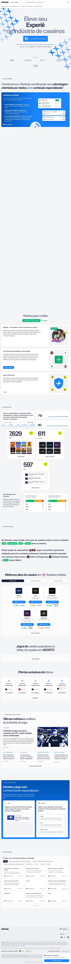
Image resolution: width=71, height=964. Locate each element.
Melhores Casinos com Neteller (55, 868)
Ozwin (27, 881)
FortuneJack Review (53, 605)
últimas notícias (24, 46)
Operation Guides (18, 815)
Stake (49, 893)
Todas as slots (21, 456)
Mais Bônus (35, 698)
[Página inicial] (5, 2)
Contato (16, 2)
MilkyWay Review (28, 627)
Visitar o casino (18, 602)
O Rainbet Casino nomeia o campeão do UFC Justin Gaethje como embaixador (17, 733)
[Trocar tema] (68, 2)
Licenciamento (23, 752)
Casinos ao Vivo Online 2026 (11, 881)
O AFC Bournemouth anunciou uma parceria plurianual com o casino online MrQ (43, 757)
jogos (31, 44)
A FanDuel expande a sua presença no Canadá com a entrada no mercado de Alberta (61, 757)
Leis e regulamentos (8, 752)
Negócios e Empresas (59, 752)
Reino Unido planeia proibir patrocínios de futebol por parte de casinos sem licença (8, 757)
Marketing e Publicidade (43, 752)
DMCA (29, 951)
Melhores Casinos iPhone (32, 868)
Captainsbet (7, 893)
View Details (9, 692)
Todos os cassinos (49, 456)
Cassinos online (20, 44)
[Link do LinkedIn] (68, 937)
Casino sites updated (52, 426)
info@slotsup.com (32, 948)
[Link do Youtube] (61, 937)
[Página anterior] (33, 905)
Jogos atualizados (53, 416)
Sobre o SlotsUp (8, 367)
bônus (28, 44)
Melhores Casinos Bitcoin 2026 (33, 893)
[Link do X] (65, 937)
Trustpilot (65, 951)
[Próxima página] (37, 905)
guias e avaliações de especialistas (44, 44)
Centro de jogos (35, 658)
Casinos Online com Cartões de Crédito (11, 869)
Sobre (12, 2)
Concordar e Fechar (56, 960)
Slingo (41, 816)
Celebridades (6, 727)
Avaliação (20, 605)
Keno (41, 822)
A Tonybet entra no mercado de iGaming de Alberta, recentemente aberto (26, 757)
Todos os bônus (35, 487)
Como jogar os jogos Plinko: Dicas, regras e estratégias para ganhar (22, 819)
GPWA (22, 951)
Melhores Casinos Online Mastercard (57, 881)
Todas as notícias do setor (35, 766)
